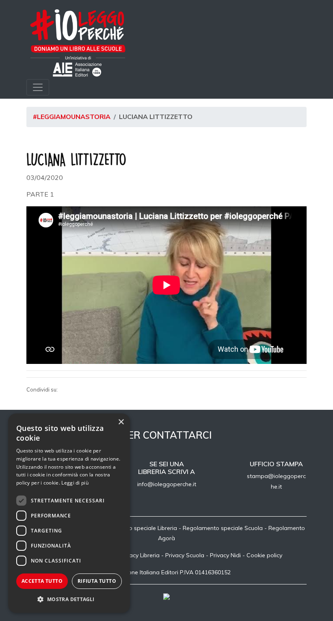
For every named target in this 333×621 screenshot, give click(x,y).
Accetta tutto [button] (42, 581)
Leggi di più (75, 482)
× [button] (121, 422)
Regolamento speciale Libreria (136, 528)
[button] (69, 599)
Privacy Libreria (139, 555)
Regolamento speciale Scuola (223, 528)
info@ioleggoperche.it (166, 484)
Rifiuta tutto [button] (97, 581)
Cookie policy (264, 555)
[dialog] (69, 513)
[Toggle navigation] (37, 87)
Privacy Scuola (184, 555)
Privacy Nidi (225, 555)
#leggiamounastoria (71, 117)
